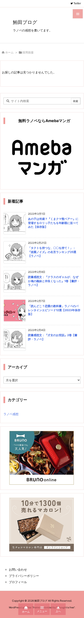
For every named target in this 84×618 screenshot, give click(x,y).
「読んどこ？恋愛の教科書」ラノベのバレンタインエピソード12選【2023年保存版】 (54, 309)
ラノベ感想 (11, 414)
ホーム (9, 52)
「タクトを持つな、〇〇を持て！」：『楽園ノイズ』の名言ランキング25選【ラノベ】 (52, 251)
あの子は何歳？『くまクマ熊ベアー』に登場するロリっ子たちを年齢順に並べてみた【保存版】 (53, 222)
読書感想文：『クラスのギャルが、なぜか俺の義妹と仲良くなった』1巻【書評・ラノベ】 (54, 280)
